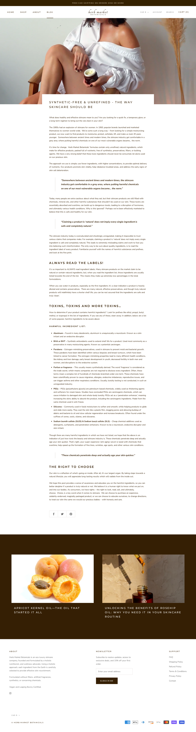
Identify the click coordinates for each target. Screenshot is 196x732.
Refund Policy (175, 666)
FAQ (171, 657)
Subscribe (106, 681)
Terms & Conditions (178, 671)
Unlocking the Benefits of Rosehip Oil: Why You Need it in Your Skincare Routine (143, 612)
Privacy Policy (175, 676)
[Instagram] (10, 693)
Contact (172, 680)
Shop (23, 12)
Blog (50, 12)
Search (170, 12)
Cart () (183, 12)
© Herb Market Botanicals (27, 723)
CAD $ (143, 12)
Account (157, 12)
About (37, 12)
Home (10, 12)
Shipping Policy (176, 661)
